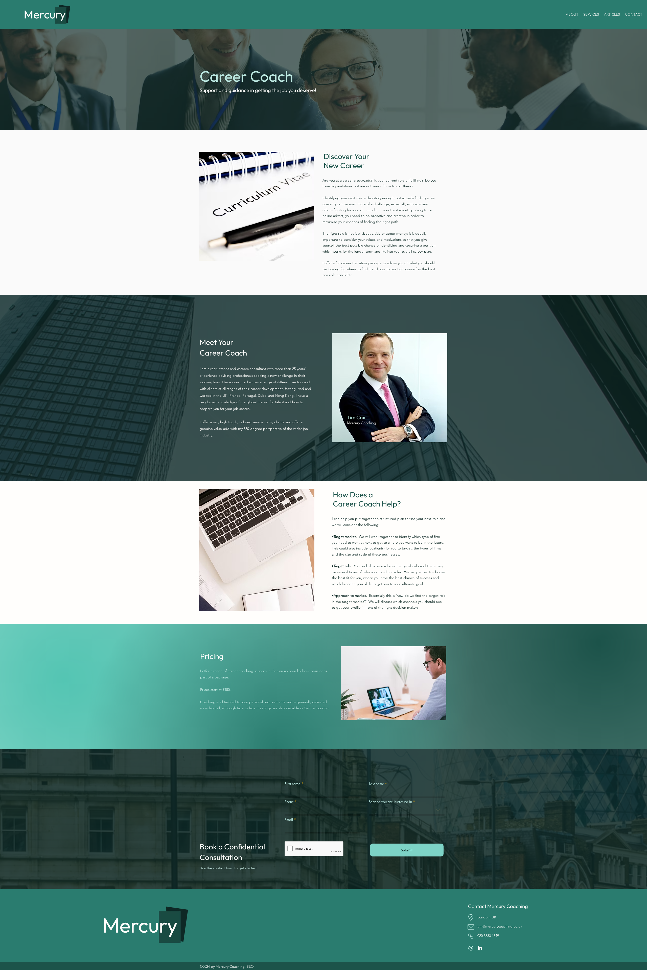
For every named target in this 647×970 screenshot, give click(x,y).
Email (289, 820)
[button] (591, 14)
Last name (376, 784)
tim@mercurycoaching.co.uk (499, 926)
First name (292, 784)
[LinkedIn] (479, 948)
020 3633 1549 (488, 935)
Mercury (45, 14)
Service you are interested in (390, 802)
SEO (250, 966)
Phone (289, 802)
